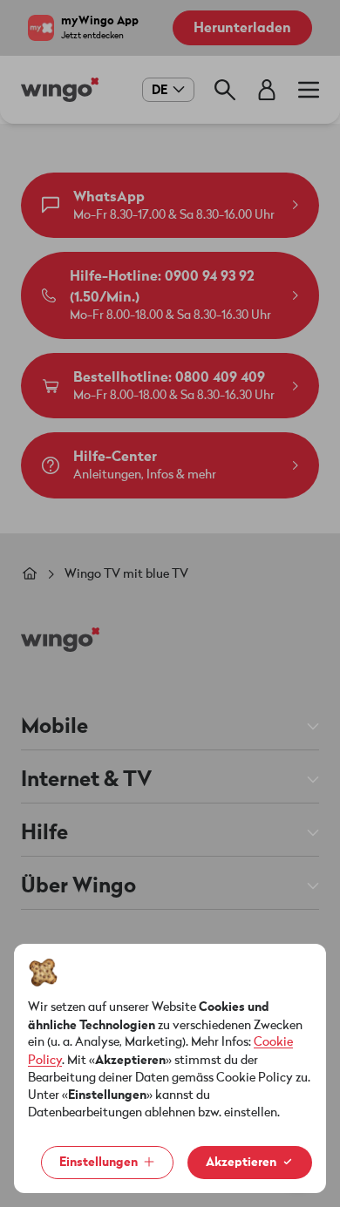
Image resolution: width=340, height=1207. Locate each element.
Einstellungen (98, 1162)
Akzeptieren (241, 1162)
